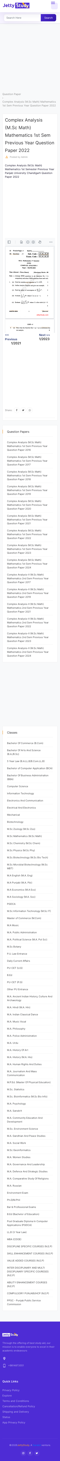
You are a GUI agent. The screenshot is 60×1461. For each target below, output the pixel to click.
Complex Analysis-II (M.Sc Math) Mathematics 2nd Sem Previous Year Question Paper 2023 (28, 637)
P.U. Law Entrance (17, 953)
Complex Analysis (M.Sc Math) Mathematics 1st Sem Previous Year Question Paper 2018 (27, 475)
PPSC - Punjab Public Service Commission (24, 1302)
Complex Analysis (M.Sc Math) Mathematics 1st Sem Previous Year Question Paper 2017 (27, 460)
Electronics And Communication (25, 800)
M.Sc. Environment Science (22, 1128)
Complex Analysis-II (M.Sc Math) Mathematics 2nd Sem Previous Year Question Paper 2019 (28, 593)
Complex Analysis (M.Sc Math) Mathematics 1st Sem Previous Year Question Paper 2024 (27, 563)
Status (6, 1417)
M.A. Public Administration (22, 932)
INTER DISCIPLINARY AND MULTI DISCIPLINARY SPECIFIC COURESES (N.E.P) (28, 1271)
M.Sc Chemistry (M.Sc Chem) (23, 843)
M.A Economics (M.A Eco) (21, 889)
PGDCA (11, 903)
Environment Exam (17, 1192)
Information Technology (20, 793)
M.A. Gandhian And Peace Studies (26, 1135)
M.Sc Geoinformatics (19, 1150)
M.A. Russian (14, 1185)
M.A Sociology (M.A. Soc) (21, 896)
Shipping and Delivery (15, 1411)
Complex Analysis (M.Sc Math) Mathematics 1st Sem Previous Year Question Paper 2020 (27, 505)
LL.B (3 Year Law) (17, 1232)
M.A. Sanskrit (14, 1110)
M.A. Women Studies (18, 1157)
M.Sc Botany (14, 946)
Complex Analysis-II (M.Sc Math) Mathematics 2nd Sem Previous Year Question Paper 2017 (28, 578)
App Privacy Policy (13, 1422)
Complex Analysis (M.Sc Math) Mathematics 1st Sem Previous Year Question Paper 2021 (27, 519)
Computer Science (17, 786)
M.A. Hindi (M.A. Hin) (18, 1007)
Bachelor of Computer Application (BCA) (29, 768)
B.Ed (9, 975)
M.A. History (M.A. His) (19, 1057)
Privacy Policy (11, 1390)
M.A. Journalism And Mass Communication (22, 1073)
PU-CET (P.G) (14, 982)
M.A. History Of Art (17, 1050)
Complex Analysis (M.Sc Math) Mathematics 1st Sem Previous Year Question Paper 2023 (27, 549)
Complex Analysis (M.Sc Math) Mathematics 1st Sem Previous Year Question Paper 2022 (29, 103)
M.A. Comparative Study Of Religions (28, 1178)
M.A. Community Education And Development (25, 1119)
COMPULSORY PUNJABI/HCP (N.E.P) (28, 1293)
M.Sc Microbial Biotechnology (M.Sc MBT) (27, 866)
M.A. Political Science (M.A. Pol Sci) (27, 939)
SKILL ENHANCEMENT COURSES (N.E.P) (30, 1253)
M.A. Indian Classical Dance (22, 1014)
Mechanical (13, 814)
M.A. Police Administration (22, 1035)
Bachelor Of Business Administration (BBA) (27, 777)
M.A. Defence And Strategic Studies (27, 1171)
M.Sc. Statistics (15, 1089)
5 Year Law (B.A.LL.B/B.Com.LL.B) (26, 761)
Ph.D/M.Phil (13, 1199)
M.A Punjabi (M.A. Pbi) (19, 882)
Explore (7, 1395)
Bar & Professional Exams (21, 1207)
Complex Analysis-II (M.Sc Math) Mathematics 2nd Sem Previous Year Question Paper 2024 (28, 652)
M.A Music (13, 925)
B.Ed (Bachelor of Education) (23, 1214)
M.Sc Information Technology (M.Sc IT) (29, 911)
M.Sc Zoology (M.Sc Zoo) (21, 828)
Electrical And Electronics (21, 807)
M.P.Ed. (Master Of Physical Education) (29, 1082)
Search (48, 17)
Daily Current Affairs (18, 960)
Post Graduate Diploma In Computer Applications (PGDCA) (27, 1223)
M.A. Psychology (16, 1103)
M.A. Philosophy (16, 1028)
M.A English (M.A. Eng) (19, 875)
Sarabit (37, 1445)
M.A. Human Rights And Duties (24, 1064)
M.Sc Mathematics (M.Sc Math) (24, 836)
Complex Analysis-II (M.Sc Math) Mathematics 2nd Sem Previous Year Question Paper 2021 (28, 608)
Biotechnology (15, 821)
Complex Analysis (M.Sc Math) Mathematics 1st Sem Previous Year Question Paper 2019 (27, 490)
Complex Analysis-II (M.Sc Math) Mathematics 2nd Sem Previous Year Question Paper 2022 (28, 622)
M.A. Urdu (12, 1042)
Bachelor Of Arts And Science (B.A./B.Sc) (24, 752)
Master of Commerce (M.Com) (24, 918)
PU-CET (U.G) (15, 967)
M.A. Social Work (16, 1142)
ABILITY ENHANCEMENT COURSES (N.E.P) (27, 1284)
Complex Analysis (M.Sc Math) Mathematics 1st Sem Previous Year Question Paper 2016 (27, 446)
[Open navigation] (54, 6)
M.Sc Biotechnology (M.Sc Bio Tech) (27, 857)
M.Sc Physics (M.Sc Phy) (21, 850)
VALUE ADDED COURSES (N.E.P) (25, 1260)
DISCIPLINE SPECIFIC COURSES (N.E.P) (29, 1246)
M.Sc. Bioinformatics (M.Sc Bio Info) (27, 1096)
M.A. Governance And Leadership (26, 1164)
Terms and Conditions (15, 1401)
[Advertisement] (30, 61)
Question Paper (11, 94)
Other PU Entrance (17, 989)
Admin (24, 157)
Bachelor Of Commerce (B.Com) (25, 743)
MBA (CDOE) (14, 1239)
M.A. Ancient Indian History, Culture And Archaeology (29, 998)
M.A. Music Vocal (16, 1021)
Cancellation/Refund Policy (18, 1406)
